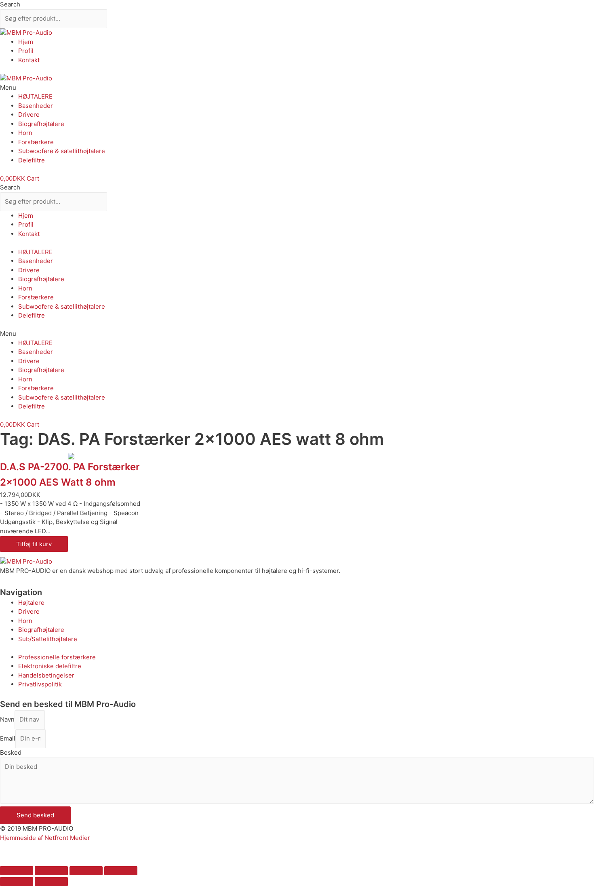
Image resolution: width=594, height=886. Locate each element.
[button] (297, 88)
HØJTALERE (35, 96)
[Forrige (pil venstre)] (16, 881)
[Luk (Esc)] (16, 870)
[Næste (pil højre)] (51, 881)
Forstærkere (36, 142)
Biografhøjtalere (41, 124)
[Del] (51, 870)
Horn (25, 133)
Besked (10, 752)
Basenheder (35, 105)
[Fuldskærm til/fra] (86, 870)
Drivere (29, 114)
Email (7, 738)
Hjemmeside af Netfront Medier (45, 838)
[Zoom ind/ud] (120, 870)
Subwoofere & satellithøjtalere (61, 151)
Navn (7, 719)
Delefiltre (31, 160)
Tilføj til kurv (34, 544)
